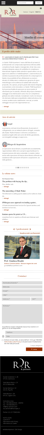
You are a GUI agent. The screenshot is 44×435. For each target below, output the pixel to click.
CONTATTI (6, 420)
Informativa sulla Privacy (13, 342)
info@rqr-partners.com (10, 407)
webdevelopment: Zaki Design (12, 429)
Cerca (38, 2)
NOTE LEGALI (7, 418)
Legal (10, 123)
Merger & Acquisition (17, 144)
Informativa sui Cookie (10, 423)
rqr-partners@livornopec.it (11, 408)
